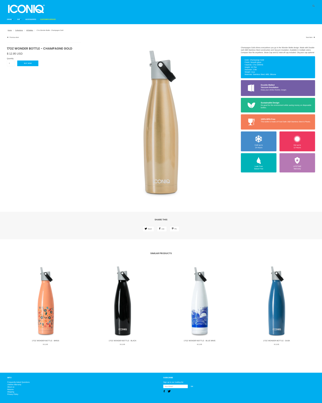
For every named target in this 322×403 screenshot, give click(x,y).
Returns (10, 389)
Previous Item (14, 37)
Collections (19, 30)
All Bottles (29, 30)
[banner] (26, 9)
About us (10, 387)
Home (10, 30)
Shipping (10, 392)
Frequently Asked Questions (18, 382)
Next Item (309, 37)
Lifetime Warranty (14, 385)
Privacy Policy (12, 394)
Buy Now (28, 63)
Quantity (10, 58)
